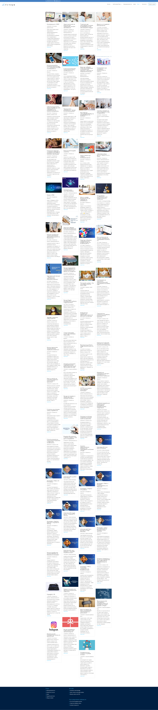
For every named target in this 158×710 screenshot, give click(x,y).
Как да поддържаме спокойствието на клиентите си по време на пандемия (69, 269)
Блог (138, 4)
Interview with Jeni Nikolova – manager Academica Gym (69, 551)
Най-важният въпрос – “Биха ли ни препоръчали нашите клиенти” (53, 277)
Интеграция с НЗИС (53, 24)
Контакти (144, 4)
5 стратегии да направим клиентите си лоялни (102, 69)
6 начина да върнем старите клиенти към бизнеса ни (70, 70)
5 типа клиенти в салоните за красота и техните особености (53, 441)
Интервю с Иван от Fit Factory (53, 481)
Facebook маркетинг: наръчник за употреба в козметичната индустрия (103, 405)
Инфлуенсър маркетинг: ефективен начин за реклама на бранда (86, 314)
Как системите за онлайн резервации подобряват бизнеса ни (103, 239)
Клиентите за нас (51, 692)
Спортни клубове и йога (52, 642)
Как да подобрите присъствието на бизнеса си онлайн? (53, 554)
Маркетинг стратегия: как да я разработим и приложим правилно (103, 374)
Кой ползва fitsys (117, 4)
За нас (108, 4)
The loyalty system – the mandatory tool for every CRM (87, 284)
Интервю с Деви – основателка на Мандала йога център (102, 529)
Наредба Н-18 (51, 594)
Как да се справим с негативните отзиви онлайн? (69, 397)
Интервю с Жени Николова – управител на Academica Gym (85, 568)
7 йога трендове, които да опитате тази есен (69, 334)
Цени (134, 4)
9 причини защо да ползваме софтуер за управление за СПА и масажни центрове (53, 152)
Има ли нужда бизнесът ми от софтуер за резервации (85, 199)
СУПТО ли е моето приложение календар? (86, 389)
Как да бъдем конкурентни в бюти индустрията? (70, 301)
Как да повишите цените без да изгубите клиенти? (53, 348)
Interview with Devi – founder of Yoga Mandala (86, 530)
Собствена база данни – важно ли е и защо (103, 155)
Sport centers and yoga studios (77, 692)
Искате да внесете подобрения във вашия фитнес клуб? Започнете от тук (70, 365)
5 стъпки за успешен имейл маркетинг (53, 410)
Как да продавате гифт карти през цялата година (69, 630)
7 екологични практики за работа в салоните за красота (103, 315)
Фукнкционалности (55, 241)
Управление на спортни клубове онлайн (85, 653)
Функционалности (127, 4)
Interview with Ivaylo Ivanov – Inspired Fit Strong (69, 514)
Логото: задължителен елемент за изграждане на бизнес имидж (87, 448)
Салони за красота (74, 705)
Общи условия (50, 697)
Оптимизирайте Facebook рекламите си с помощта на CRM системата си (53, 67)
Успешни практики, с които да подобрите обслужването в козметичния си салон (103, 561)
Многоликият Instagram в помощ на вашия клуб (53, 635)
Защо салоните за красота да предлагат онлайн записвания (69, 26)
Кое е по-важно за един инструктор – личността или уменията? (86, 611)
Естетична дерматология (76, 701)
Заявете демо (152, 4)
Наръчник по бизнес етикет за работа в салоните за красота (103, 344)
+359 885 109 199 (50, 0)
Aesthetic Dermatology (75, 690)
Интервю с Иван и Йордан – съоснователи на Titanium (102, 485)
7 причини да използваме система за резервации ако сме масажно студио (86, 26)
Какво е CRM (50, 195)
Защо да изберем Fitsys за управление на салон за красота (70, 228)
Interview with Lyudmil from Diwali (70, 477)
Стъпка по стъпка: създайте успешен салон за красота (86, 417)
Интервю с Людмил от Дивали (86, 489)
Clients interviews (72, 479)
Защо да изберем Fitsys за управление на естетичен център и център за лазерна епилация (86, 69)
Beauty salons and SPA (75, 694)
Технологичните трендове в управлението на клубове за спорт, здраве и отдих (102, 603)
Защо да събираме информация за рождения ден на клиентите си (86, 242)
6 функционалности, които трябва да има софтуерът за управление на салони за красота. (53, 109)
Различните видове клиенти (70, 151)
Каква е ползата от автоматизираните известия (70, 590)
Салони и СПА (54, 114)
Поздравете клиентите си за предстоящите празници (102, 197)
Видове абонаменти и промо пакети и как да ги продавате (70, 437)
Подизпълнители (51, 696)
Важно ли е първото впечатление (103, 25)
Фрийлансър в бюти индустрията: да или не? (86, 346)
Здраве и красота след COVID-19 (52, 318)
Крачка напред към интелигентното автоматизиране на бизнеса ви (53, 236)
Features (87, 287)
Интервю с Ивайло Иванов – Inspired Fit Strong (53, 522)
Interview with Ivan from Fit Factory (102, 448)
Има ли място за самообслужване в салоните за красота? (52, 380)
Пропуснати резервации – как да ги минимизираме (70, 110)
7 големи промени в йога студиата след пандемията (103, 112)
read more (49, 47)
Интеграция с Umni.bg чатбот (69, 190)
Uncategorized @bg (106, 201)
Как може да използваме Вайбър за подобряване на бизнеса (87, 114)
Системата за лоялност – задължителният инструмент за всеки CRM (103, 282)
